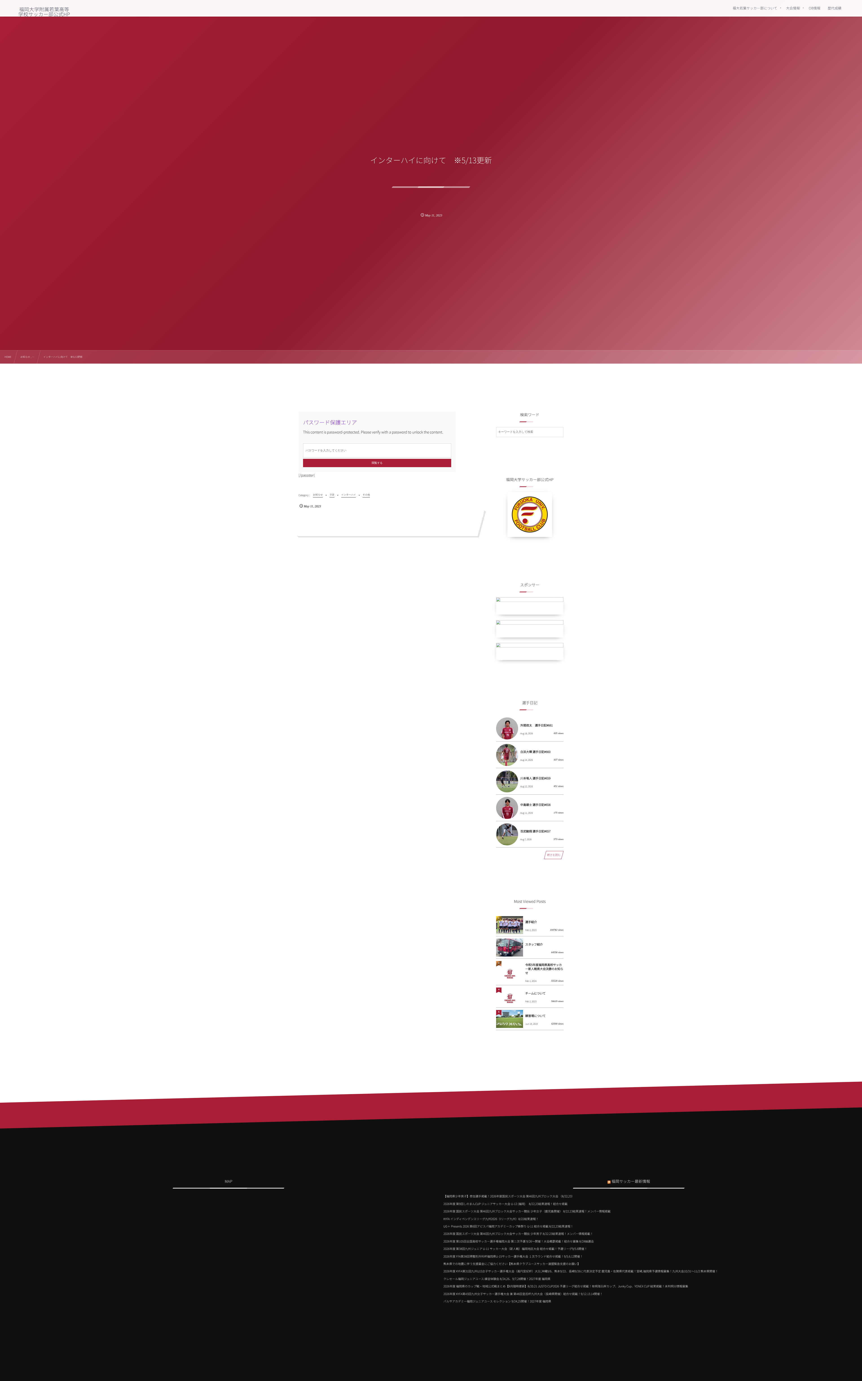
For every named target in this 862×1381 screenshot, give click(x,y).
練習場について (535, 1016)
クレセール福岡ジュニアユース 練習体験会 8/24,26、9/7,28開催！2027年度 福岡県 (496, 1279)
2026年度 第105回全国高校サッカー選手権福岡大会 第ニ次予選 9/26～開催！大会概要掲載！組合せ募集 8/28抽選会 (518, 1241)
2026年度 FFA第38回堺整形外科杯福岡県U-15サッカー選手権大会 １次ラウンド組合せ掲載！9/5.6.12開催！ (513, 1256)
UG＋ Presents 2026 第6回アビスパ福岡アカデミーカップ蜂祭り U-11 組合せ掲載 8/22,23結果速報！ (508, 1226)
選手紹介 (531, 922)
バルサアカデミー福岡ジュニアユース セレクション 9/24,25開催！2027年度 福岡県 (497, 1301)
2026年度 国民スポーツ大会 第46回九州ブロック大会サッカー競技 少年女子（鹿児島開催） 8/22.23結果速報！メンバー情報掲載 (527, 1211)
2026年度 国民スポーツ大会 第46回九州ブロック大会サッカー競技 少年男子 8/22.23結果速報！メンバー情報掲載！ (518, 1233)
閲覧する (377, 462)
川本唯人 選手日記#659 (535, 778)
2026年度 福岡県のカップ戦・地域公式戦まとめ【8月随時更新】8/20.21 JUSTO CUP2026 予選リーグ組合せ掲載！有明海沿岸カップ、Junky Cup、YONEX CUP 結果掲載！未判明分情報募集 (565, 1286)
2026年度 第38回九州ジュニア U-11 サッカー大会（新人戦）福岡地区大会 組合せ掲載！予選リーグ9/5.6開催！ (515, 1249)
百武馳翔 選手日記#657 (535, 831)
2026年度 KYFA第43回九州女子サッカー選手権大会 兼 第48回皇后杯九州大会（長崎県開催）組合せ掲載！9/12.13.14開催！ (523, 1294)
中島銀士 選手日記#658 (535, 805)
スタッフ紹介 (534, 944)
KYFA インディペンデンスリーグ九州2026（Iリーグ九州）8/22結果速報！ (491, 1219)
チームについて (535, 993)
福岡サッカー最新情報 (630, 1181)
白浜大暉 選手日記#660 (535, 752)
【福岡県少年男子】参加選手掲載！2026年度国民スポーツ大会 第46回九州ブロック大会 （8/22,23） (508, 1196)
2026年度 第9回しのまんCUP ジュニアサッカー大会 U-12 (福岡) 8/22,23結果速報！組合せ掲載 (505, 1204)
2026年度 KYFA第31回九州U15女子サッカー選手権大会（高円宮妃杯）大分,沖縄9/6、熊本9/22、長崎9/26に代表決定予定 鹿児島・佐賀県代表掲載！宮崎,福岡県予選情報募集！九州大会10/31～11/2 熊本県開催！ (580, 1271)
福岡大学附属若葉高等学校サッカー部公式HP (44, 12)
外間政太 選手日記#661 (536, 725)
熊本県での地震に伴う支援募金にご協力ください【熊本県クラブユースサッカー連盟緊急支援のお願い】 (511, 1264)
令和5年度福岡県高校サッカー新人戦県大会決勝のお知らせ (544, 969)
